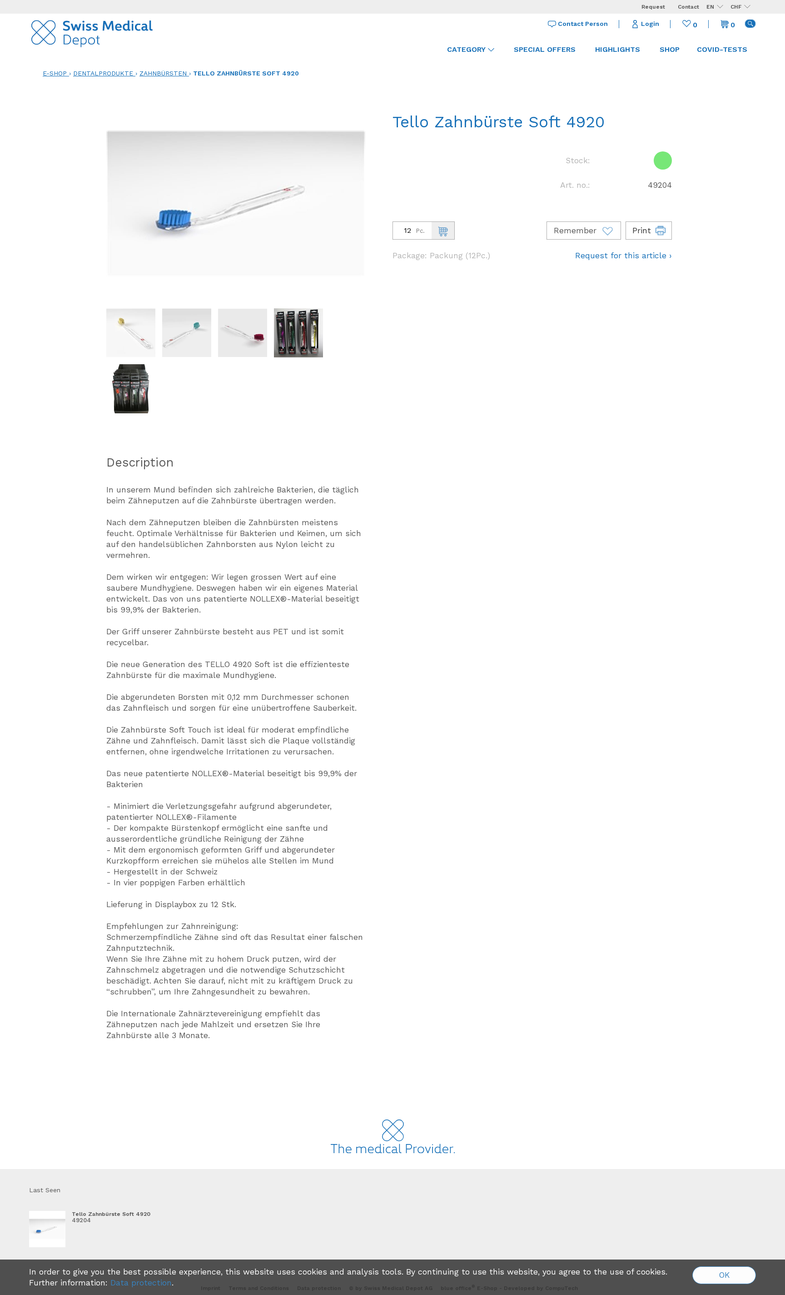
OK (724, 1275)
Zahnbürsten (163, 73)
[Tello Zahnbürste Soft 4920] (47, 1229)
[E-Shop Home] (92, 32)
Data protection (141, 1282)
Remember (576, 230)
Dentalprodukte (103, 73)
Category (466, 49)
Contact (688, 7)
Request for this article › (623, 255)
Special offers (545, 49)
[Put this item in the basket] (443, 230)
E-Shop (55, 73)
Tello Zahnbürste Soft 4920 (246, 73)
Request (653, 7)
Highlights (617, 49)
